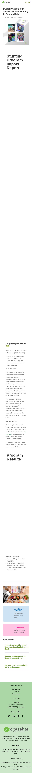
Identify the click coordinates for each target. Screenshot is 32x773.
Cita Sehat (7, 17)
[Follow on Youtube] (14, 716)
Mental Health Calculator (19, 609)
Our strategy (16, 689)
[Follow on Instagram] (9, 716)
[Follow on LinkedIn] (23, 716)
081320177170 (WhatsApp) (16, 707)
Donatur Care (19, 627)
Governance (16, 694)
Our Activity (19, 17)
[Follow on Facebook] (18, 716)
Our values (16, 691)
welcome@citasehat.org (16, 704)
